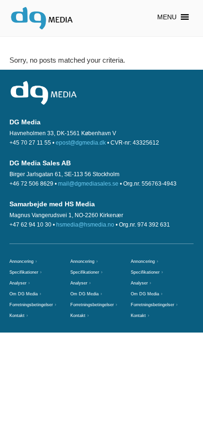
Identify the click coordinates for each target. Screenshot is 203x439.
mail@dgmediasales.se (88, 183)
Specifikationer (23, 272)
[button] (167, 17)
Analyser (17, 283)
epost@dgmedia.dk (81, 142)
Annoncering (21, 261)
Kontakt (17, 315)
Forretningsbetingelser (31, 304)
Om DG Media (23, 294)
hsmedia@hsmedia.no (85, 224)
